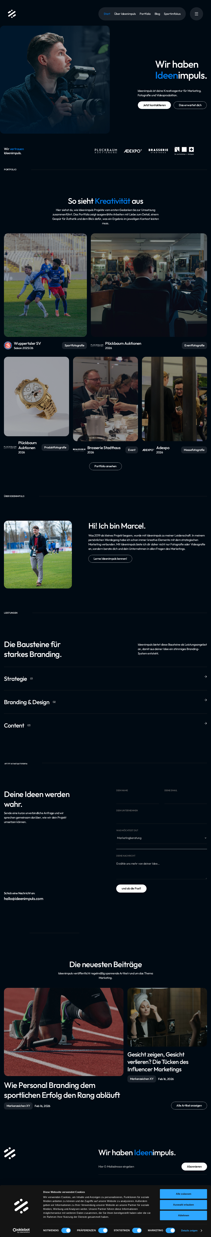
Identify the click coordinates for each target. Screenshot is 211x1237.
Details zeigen (189, 1230)
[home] (12, 14)
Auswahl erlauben (183, 1204)
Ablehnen (183, 1215)
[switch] (103, 1230)
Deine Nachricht (125, 855)
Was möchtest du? (127, 830)
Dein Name (122, 790)
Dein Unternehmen (127, 810)
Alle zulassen (183, 1193)
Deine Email (170, 790)
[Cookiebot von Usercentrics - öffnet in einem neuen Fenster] (21, 1230)
